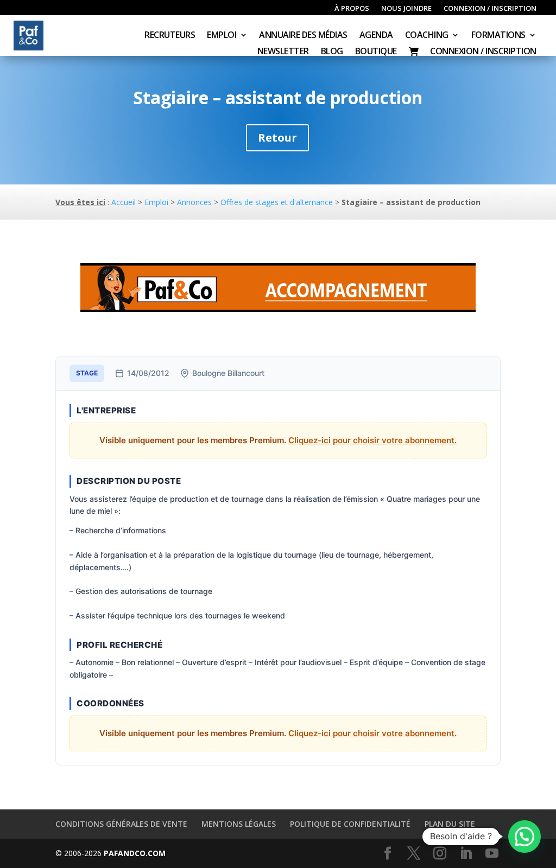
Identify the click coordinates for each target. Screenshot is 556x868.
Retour (277, 137)
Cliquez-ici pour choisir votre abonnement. (372, 440)
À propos (351, 8)
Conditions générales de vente (121, 824)
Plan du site (450, 824)
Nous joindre (406, 8)
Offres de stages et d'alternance (276, 202)
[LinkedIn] (465, 853)
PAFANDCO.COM (135, 853)
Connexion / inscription (490, 8)
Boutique (376, 52)
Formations (498, 36)
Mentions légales (238, 824)
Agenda (376, 36)
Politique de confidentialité (350, 824)
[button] (524, 836)
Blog (332, 52)
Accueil (123, 202)
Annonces (194, 202)
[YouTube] (491, 853)
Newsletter (283, 52)
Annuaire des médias (303, 36)
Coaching (426, 36)
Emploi (221, 36)
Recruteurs (169, 36)
